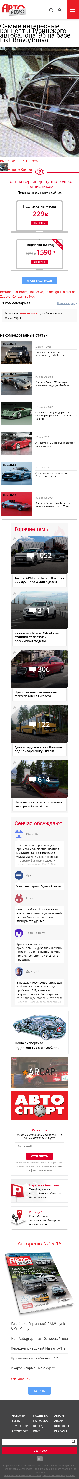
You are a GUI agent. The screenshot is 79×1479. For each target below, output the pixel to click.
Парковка (40, 1421)
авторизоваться (30, 313)
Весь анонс (19, 1379)
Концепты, (20, 296)
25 (14, 374)
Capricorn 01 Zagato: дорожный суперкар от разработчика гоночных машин (56, 415)
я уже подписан (39, 280)
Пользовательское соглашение (22, 1475)
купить (39, 1391)
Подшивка (41, 1415)
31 (14, 344)
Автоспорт (19, 1431)
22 (14, 404)
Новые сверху (66, 303)
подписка (39, 1450)
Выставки (7, 161)
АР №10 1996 (27, 161)
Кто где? (39, 1426)
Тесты (16, 1421)
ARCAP (58, 1421)
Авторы (59, 1415)
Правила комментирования (59, 1475)
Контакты (61, 1426)
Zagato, (6, 296)
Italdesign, (52, 292)
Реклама (60, 1431)
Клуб (36, 1431)
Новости (8, 344)
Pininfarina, (68, 292)
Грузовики (19, 1426)
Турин (33, 296)
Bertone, (6, 292)
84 (14, 464)
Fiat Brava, (21, 292)
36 (14, 434)
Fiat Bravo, (36, 292)
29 (14, 495)
